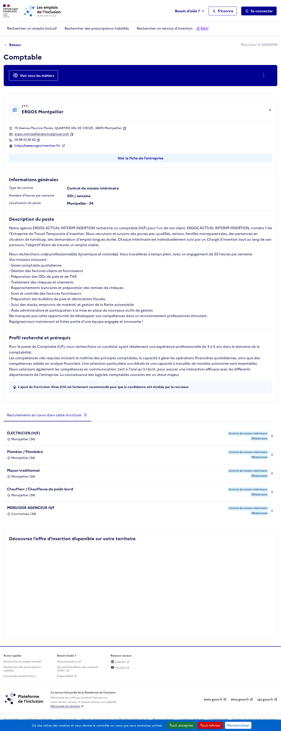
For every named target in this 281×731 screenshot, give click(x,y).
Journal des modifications (20, 676)
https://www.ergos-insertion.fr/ (37, 146)
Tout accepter (181, 725)
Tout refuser (210, 725)
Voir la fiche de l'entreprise (140, 158)
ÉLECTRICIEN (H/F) (23, 433)
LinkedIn (120, 662)
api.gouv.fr (265, 699)
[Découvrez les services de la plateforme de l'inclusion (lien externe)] (24, 698)
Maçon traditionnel (23, 470)
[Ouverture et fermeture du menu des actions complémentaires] (264, 75)
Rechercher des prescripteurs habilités (97, 28)
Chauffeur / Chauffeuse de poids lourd (40, 489)
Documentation (67, 662)
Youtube (120, 668)
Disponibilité (65, 676)
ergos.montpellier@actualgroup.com (41, 134)
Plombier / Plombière (25, 451)
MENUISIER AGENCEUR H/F (30, 507)
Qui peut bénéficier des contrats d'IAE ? (77, 669)
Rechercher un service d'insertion (172, 28)
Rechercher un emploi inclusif (32, 28)
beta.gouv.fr (213, 699)
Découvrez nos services (65, 706)
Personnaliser (238, 725)
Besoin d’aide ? (187, 11)
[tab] (47, 415)
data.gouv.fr (240, 699)
